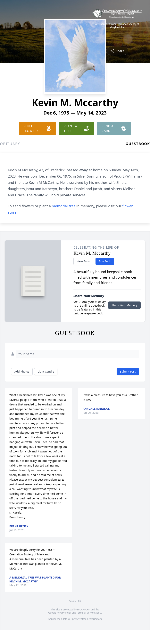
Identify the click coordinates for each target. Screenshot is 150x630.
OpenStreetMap (79, 619)
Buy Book (105, 261)
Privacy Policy (64, 612)
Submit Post (128, 371)
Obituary (10, 143)
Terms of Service (86, 612)
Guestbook (138, 143)
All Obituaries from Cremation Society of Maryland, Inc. (117, 26)
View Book (83, 261)
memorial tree (63, 206)
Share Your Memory (124, 305)
